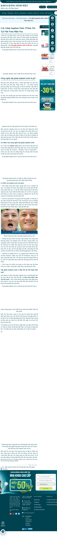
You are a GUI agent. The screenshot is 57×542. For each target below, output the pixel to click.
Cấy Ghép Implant (21, 18)
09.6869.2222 (27, 508)
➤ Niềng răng (37, 504)
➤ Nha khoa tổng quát (39, 509)
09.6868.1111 (25, 509)
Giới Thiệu (42, 7)
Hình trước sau (48, 13)
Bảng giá (36, 13)
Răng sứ (16, 13)
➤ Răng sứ (36, 502)
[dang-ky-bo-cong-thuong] (24, 529)
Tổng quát (29, 13)
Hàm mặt (4, 13)
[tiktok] (13, 514)
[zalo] (16, 514)
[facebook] (19, 514)
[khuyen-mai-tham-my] (47, 110)
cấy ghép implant (13, 460)
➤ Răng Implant (38, 507)
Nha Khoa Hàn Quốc (8, 18)
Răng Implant (23, 13)
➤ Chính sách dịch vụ (52, 499)
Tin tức (41, 13)
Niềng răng (10, 13)
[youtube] (11, 514)
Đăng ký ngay (45, 488)
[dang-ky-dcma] (30, 529)
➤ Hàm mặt (36, 499)
